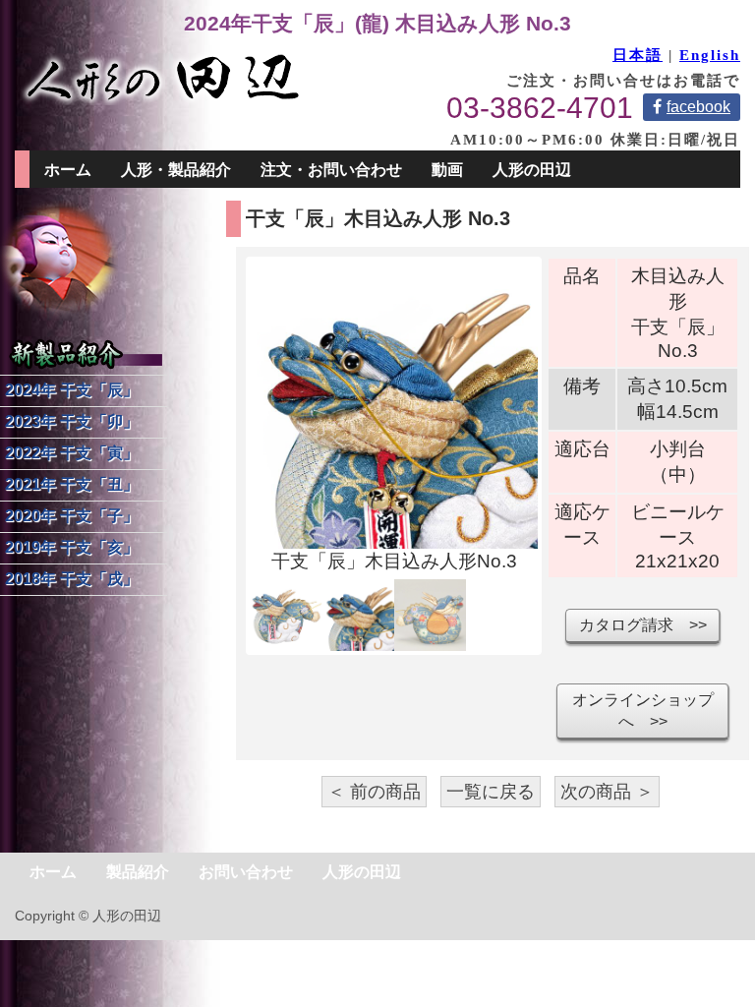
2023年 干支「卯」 (72, 421)
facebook (698, 106)
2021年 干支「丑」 (72, 484)
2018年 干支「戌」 (72, 578)
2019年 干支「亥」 (72, 547)
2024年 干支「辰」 (72, 390)
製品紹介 (137, 871)
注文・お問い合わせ (331, 169)
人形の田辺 (361, 871)
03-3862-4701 (539, 107)
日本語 (637, 55)
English (709, 55)
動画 (447, 169)
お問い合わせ (246, 871)
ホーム (67, 169)
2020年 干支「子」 (72, 515)
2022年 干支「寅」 (72, 452)
